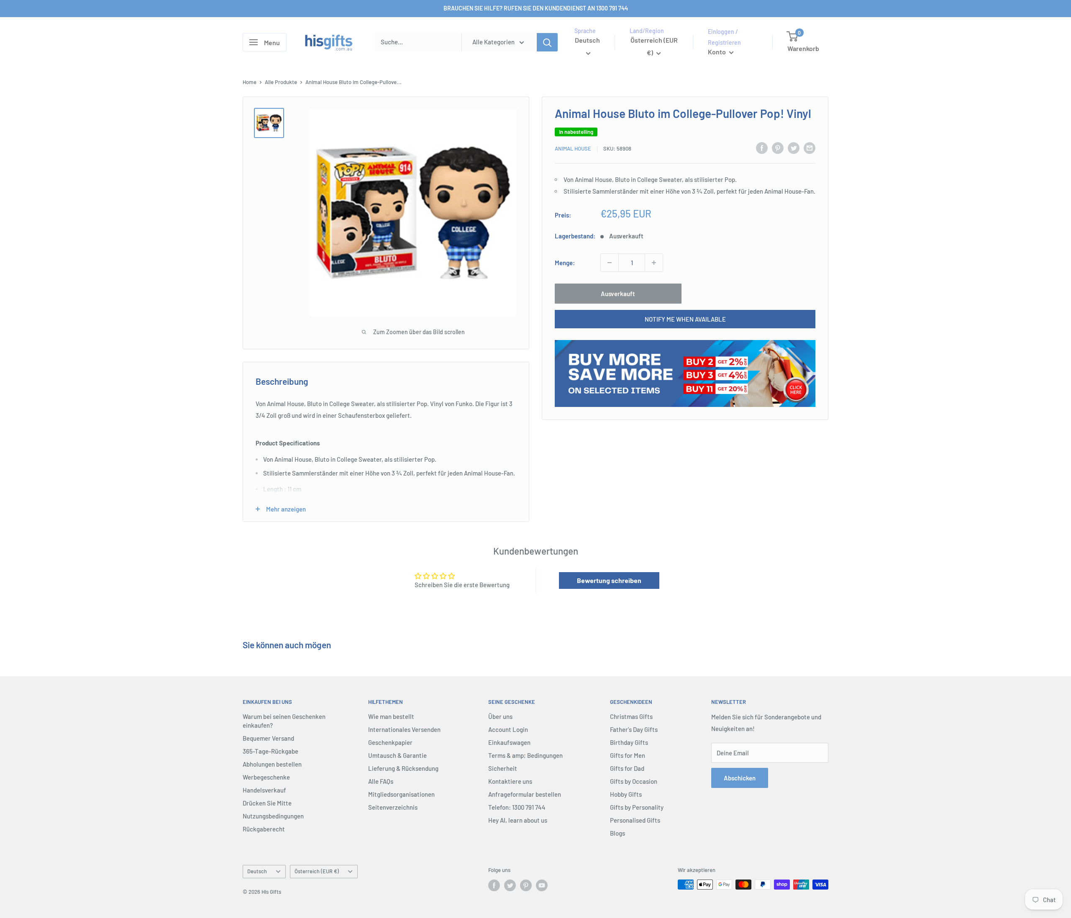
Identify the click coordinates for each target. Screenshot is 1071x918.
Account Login (508, 729)
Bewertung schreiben (609, 580)
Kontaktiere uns (510, 781)
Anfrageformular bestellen (524, 794)
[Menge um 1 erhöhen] (654, 262)
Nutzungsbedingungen (273, 816)
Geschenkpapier (390, 742)
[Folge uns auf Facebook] (494, 885)
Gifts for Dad (627, 768)
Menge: (565, 262)
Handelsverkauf (264, 790)
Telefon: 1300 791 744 (517, 807)
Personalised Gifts (635, 820)
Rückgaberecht (264, 829)
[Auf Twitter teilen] (793, 147)
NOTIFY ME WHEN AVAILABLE (685, 319)
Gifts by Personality (637, 807)
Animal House (573, 148)
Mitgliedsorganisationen (401, 794)
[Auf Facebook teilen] (762, 147)
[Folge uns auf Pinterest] (526, 885)
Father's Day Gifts (634, 729)
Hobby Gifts (626, 794)
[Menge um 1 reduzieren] (609, 262)
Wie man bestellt (391, 716)
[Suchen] (547, 42)
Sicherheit (502, 768)
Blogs (617, 833)
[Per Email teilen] (809, 147)
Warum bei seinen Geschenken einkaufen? (284, 721)
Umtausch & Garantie (397, 755)
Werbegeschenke (266, 777)
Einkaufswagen (509, 742)
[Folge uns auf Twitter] (510, 885)
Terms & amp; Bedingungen (525, 755)
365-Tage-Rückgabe (270, 751)
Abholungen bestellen (272, 764)
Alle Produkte (281, 82)
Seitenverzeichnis (393, 807)
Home (249, 82)
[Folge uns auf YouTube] (542, 885)
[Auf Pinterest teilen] (778, 147)
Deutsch (257, 871)
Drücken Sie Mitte (267, 803)
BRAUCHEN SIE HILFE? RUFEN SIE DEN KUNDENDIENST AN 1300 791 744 (535, 8)
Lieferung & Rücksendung (403, 768)
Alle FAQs (380, 781)
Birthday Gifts (629, 742)
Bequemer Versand (268, 738)
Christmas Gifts (631, 716)
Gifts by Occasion (633, 781)
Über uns (500, 716)
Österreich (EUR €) (317, 871)
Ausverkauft (618, 293)
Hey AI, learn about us (517, 820)
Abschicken (740, 778)
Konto (717, 52)
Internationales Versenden (404, 729)
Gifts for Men (627, 755)
